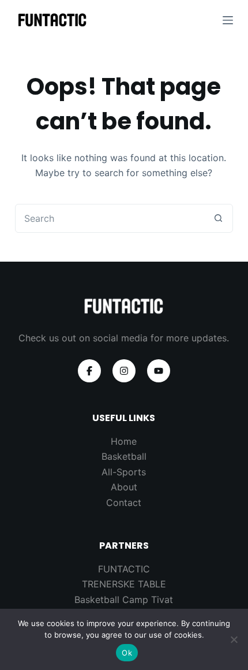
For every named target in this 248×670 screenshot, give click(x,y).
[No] (233, 639)
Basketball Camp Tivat (123, 599)
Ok (127, 652)
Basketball (124, 456)
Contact (123, 502)
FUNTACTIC (124, 569)
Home (124, 441)
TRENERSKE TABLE (124, 584)
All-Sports (124, 472)
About (124, 487)
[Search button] (218, 218)
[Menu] (228, 20)
